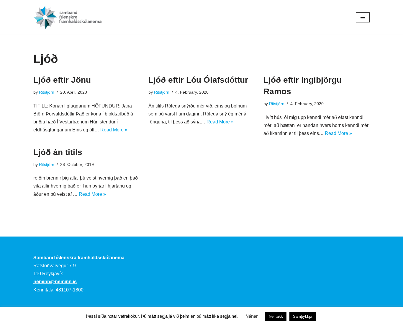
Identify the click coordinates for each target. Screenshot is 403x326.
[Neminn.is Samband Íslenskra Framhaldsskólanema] (67, 17)
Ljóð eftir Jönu (62, 79)
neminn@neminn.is (55, 281)
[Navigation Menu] (363, 17)
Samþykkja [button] (302, 316)
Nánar (251, 316)
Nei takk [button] (276, 316)
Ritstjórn (46, 92)
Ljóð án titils (57, 152)
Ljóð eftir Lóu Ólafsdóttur (198, 79)
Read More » (113, 129)
